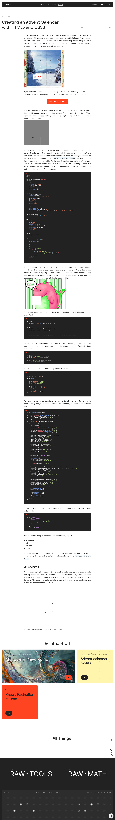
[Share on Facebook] (103, 27)
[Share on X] (107, 27)
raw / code (6, 17)
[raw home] (6, 4)
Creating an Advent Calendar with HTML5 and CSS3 (30, 25)
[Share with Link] (110, 27)
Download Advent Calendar (57, 101)
